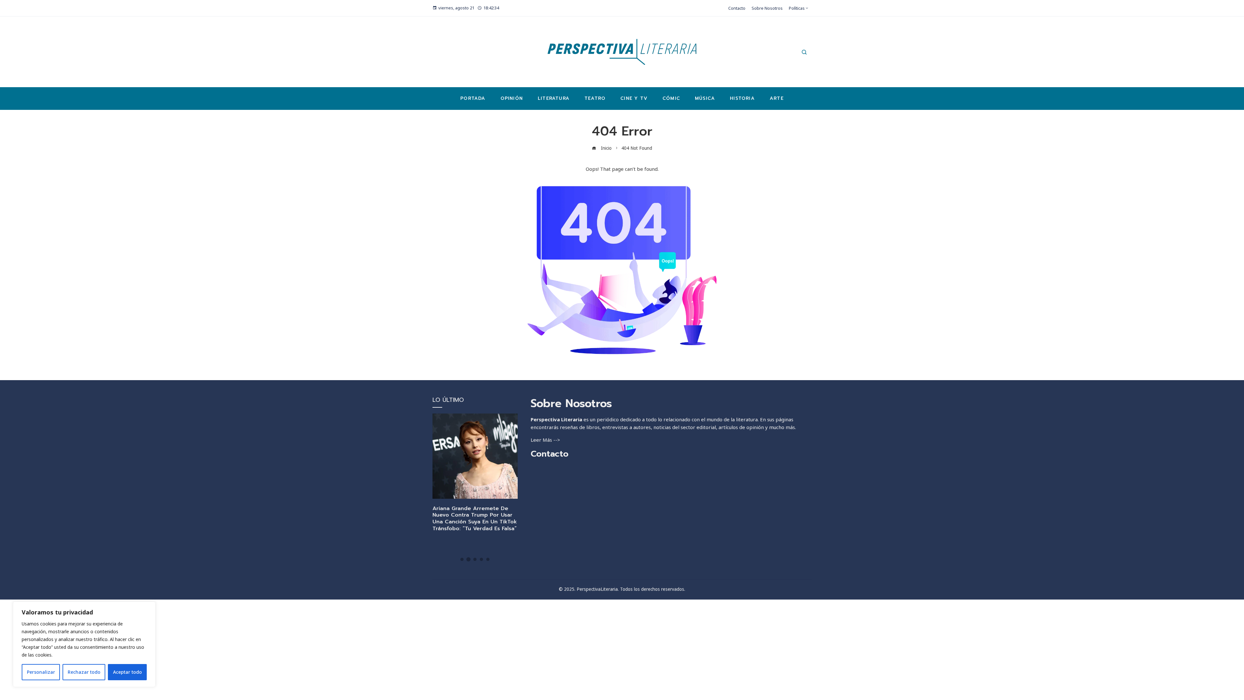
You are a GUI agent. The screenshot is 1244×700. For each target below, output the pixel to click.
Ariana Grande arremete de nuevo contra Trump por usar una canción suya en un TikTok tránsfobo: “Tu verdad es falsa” (474, 518)
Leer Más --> (545, 440)
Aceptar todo (127, 672)
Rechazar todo (84, 672)
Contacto (550, 454)
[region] (84, 644)
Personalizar (41, 672)
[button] (462, 559)
